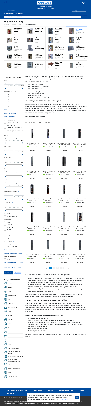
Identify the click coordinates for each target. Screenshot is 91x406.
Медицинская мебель (13, 348)
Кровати (10, 291)
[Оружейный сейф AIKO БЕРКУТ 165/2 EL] (64, 217)
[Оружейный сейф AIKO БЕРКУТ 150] (64, 245)
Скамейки (10, 319)
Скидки (50, 390)
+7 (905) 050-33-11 (45, 7)
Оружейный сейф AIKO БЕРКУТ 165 (32, 171)
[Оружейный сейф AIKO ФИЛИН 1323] (80, 245)
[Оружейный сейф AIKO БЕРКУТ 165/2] (48, 133)
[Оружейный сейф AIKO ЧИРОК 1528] (48, 245)
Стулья (9, 364)
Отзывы (81, 390)
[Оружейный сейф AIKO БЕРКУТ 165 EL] (32, 133)
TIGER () (9, 225)
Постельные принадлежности (15, 356)
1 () (8, 94)
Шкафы (10, 287)
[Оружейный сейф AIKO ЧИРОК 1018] (48, 217)
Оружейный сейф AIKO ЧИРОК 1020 (79, 171)
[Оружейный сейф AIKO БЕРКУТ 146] (80, 217)
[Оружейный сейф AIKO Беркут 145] (32, 189)
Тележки (10, 315)
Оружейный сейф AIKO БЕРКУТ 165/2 (48, 143)
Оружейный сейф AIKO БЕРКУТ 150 (64, 255)
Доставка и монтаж (66, 390)
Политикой (64, 399)
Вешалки (10, 340)
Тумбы (9, 372)
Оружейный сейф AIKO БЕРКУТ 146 (79, 227)
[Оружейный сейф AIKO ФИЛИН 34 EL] (64, 161)
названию (47, 122)
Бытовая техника (12, 376)
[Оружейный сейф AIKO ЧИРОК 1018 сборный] (80, 133)
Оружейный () (12, 216)
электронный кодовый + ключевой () (15, 131)
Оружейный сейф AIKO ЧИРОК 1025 (64, 199)
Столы (9, 311)
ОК (77, 397)
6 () (8, 106)
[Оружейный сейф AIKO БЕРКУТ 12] (48, 161)
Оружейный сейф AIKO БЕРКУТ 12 (48, 171)
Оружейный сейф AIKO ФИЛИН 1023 (32, 255)
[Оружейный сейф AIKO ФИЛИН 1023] (32, 245)
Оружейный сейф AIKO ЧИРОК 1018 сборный (79, 143)
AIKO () (9, 222)
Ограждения (11, 332)
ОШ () (9, 230)
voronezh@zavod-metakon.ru (79, 11)
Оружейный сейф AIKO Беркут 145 (32, 199)
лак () (9, 244)
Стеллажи (10, 303)
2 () (8, 96)
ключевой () (11, 125)
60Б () (9, 259)
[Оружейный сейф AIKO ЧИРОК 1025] (64, 189)
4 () (8, 101)
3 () (8, 99)
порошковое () (12, 246)
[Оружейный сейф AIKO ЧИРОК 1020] (80, 161)
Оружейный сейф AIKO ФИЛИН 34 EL (64, 171)
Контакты (10, 393)
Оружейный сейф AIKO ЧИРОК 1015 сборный (64, 143)
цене (39, 122)
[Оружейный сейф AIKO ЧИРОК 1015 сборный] (64, 133)
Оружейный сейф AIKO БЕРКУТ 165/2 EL (64, 227)
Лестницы (10, 327)
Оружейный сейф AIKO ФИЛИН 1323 (79, 255)
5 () (8, 104)
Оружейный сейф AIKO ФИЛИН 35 (48, 199)
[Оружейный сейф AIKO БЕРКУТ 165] (32, 161)
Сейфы (9, 299)
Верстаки (10, 283)
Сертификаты (37, 390)
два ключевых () (12, 123)
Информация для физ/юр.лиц (17, 390)
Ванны (9, 344)
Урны (9, 323)
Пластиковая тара (12, 307)
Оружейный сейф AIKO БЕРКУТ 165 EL (32, 143)
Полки (9, 336)
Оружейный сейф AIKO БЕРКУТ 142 (79, 199)
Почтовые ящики (12, 295)
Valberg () (10, 227)
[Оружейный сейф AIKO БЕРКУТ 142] (80, 189)
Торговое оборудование (14, 368)
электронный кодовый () (14, 128)
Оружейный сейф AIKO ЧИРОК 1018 (48, 227)
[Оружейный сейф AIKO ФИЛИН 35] (48, 189)
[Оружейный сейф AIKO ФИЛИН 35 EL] (32, 217)
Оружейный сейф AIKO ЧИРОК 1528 (48, 255)
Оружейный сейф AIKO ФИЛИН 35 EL (32, 227)
